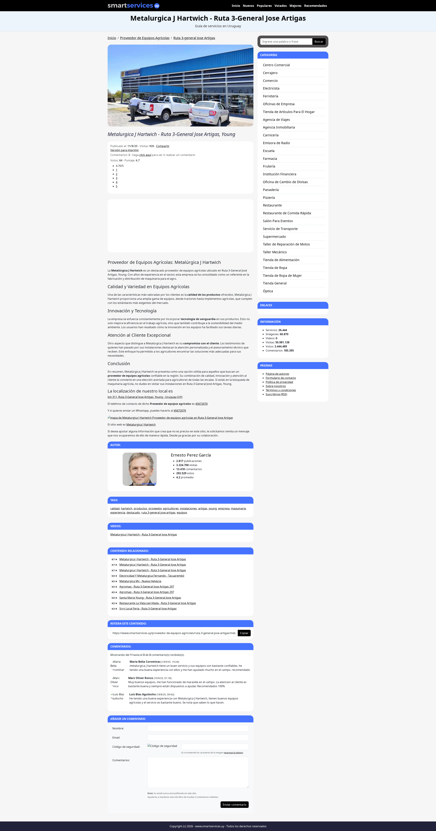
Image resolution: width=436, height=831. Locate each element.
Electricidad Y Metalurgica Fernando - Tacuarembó (151, 576)
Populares (264, 6)
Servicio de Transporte (280, 228)
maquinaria (238, 508)
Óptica (268, 291)
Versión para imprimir (124, 150)
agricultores (171, 508)
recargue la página (233, 752)
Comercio (270, 80)
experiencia (117, 512)
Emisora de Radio (276, 143)
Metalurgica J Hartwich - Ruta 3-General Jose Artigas (143, 534)
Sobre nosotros (276, 386)
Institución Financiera (279, 174)
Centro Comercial (276, 65)
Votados (281, 6)
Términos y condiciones (281, 390)
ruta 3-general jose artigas (158, 512)
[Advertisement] (180, 226)
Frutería (269, 166)
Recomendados (315, 6)
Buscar (319, 41)
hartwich (126, 508)
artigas (202, 508)
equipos (182, 512)
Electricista (271, 88)
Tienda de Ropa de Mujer (282, 275)
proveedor (155, 508)
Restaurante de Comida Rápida (287, 213)
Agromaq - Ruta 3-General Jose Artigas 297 (146, 586)
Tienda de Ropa (275, 267)
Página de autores (277, 374)
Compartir (162, 146)
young (213, 508)
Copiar (244, 633)
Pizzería (269, 197)
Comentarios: (121, 760)
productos (140, 508)
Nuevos (248, 6)
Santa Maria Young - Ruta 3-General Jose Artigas (150, 598)
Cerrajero (270, 72)
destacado (133, 512)
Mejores (295, 6)
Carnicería (271, 135)
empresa (224, 508)
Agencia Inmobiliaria (279, 127)
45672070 (201, 404)
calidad (115, 508)
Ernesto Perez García (191, 455)
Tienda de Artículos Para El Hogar (289, 111)
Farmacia (270, 158)
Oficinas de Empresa (279, 104)
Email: (116, 737)
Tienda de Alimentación (281, 260)
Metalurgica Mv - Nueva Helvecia (140, 581)
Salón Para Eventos (278, 221)
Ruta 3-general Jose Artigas (194, 38)
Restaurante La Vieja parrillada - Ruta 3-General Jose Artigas (157, 603)
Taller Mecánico (275, 252)
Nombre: (118, 728)
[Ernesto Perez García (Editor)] (139, 469)
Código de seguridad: (126, 747)
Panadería (271, 189)
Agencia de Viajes (276, 119)
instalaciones (188, 508)
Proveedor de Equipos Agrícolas (144, 38)
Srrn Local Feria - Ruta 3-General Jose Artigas (148, 608)
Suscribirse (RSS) (276, 394)
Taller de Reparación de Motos (286, 244)
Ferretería (270, 96)
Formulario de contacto (281, 378)
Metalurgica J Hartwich (141, 424)
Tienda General (275, 283)
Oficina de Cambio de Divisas (285, 182)
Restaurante (272, 205)
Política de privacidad (279, 382)
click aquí (145, 155)
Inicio (236, 6)
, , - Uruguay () (145, 397)
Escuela (269, 150)
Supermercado (274, 236)
